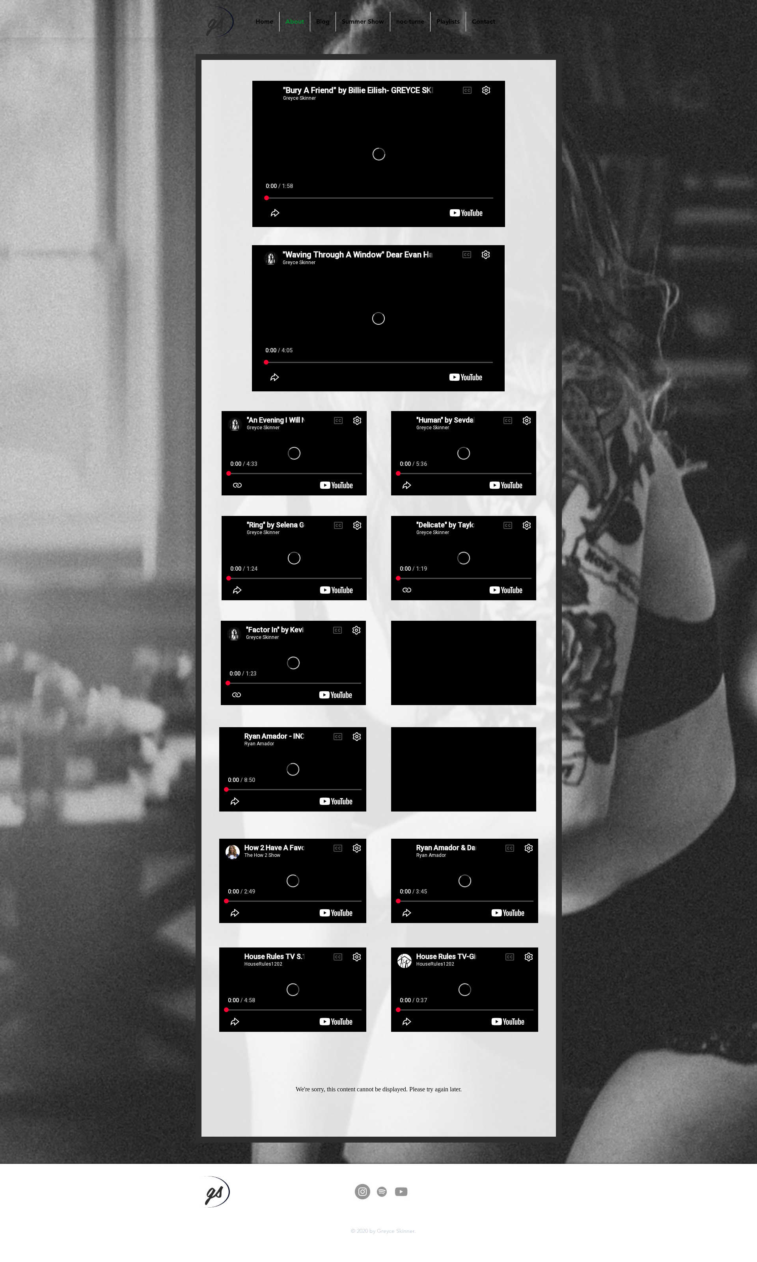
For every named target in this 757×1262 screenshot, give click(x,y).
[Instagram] (362, 1191)
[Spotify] (382, 1191)
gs (215, 19)
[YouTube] (401, 1191)
